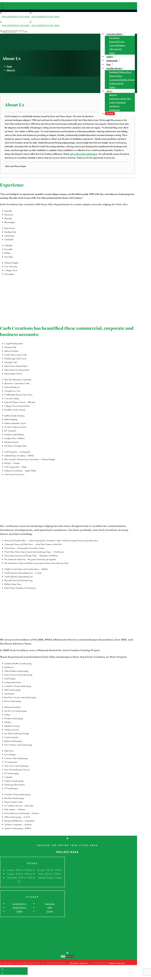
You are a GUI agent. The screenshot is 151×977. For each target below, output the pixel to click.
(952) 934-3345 (124, 16)
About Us (11, 70)
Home (9, 66)
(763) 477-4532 (93, 16)
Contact (49, 911)
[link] (26, 31)
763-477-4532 (67, 851)
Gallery (19, 911)
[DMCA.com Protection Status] (67, 957)
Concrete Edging (19, 903)
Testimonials (50, 903)
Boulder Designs (19, 907)
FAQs (49, 907)
